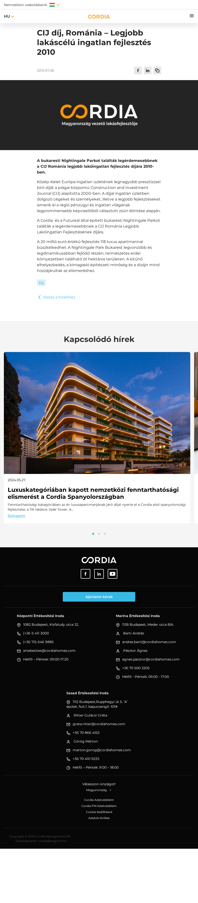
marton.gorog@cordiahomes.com (102, 750)
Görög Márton (85, 741)
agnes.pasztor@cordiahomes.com (151, 659)
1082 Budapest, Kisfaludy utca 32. (51, 624)
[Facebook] (85, 574)
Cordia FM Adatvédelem (99, 806)
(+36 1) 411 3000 (36, 633)
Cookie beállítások (99, 812)
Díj (41, 283)
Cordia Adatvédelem (99, 800)
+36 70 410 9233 (86, 759)
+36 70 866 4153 (86, 732)
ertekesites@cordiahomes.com (49, 650)
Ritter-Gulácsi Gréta (90, 715)
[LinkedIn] (99, 574)
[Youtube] (112, 574)
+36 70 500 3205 (135, 668)
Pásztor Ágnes (135, 650)
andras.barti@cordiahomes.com (149, 642)
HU (7, 16)
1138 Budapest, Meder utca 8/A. (148, 624)
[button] (93, 534)
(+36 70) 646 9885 (38, 642)
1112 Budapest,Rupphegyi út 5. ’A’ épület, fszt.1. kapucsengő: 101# (96, 704)
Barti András (133, 633)
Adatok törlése (99, 818)
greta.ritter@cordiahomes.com (99, 724)
